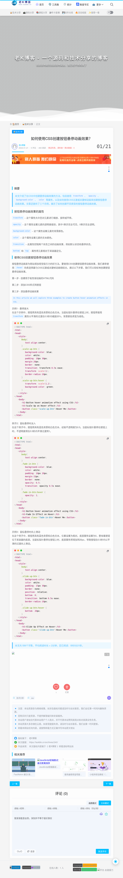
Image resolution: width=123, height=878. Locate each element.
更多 (98, 4)
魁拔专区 (84, 4)
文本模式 (105, 803)
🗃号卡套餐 (54, 12)
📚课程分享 (41, 12)
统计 (69, 4)
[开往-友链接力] (105, 869)
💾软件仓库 (67, 12)
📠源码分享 (28, 12)
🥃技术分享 (15, 12)
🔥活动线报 (80, 12)
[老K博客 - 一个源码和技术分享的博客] (21, 4)
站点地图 (31, 867)
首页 (41, 4)
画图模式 (92, 803)
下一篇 (108, 783)
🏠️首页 (15, 123)
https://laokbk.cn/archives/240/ (43, 742)
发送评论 (102, 851)
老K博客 (22, 145)
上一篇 (14, 783)
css (32, 698)
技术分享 (20, 698)
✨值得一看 (93, 12)
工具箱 (55, 4)
